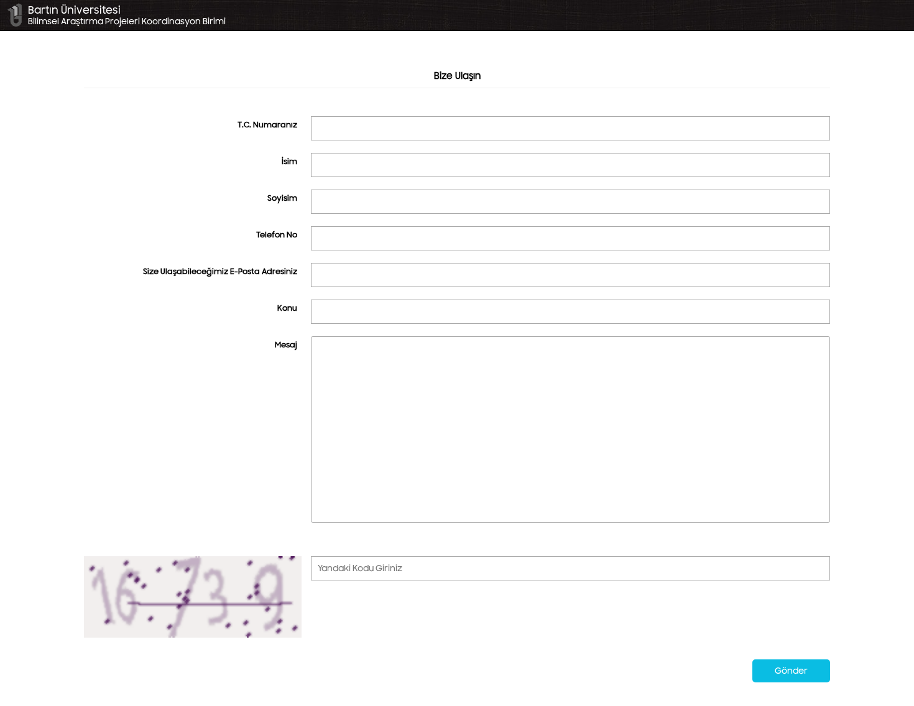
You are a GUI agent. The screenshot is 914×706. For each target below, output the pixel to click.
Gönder (791, 671)
